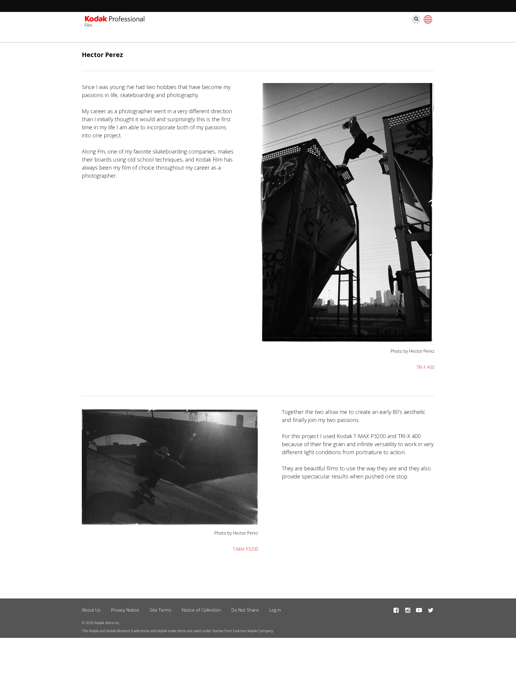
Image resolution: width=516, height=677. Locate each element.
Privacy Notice (125, 610)
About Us (91, 610)
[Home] (115, 19)
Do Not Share (245, 610)
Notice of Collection (201, 610)
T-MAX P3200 (245, 549)
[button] (346, 341)
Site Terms (160, 610)
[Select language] (427, 19)
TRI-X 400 (425, 367)
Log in (275, 610)
